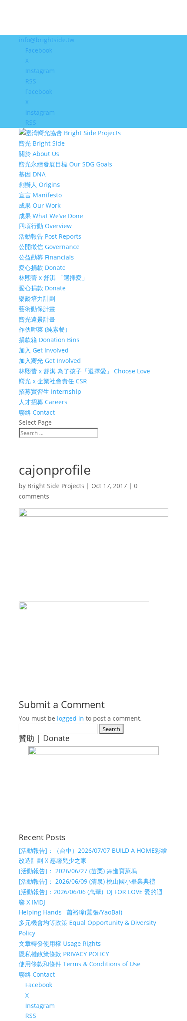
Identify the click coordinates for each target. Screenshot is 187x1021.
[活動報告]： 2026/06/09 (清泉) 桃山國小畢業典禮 (87, 881)
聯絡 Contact (37, 412)
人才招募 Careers (43, 402)
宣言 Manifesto (40, 195)
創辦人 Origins (39, 184)
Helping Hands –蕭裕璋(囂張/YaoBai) (70, 912)
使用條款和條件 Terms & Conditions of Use (79, 964)
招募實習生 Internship (50, 391)
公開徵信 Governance (49, 247)
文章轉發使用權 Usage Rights (60, 943)
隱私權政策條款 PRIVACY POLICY (64, 954)
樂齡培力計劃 (37, 298)
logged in (70, 718)
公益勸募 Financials (46, 257)
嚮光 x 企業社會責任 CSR (53, 381)
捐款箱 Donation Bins (49, 340)
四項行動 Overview (45, 226)
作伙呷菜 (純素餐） (45, 329)
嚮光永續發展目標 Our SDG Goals (65, 164)
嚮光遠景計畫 (37, 319)
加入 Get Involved (44, 350)
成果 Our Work (39, 205)
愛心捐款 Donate (42, 267)
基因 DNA (32, 174)
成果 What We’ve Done (51, 216)
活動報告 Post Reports (50, 236)
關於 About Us (39, 154)
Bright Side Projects (55, 486)
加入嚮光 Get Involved (50, 360)
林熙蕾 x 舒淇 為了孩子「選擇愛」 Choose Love (84, 371)
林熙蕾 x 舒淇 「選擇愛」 (53, 277)
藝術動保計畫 (37, 309)
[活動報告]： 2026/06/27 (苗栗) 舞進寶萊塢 (78, 871)
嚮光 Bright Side (42, 143)
